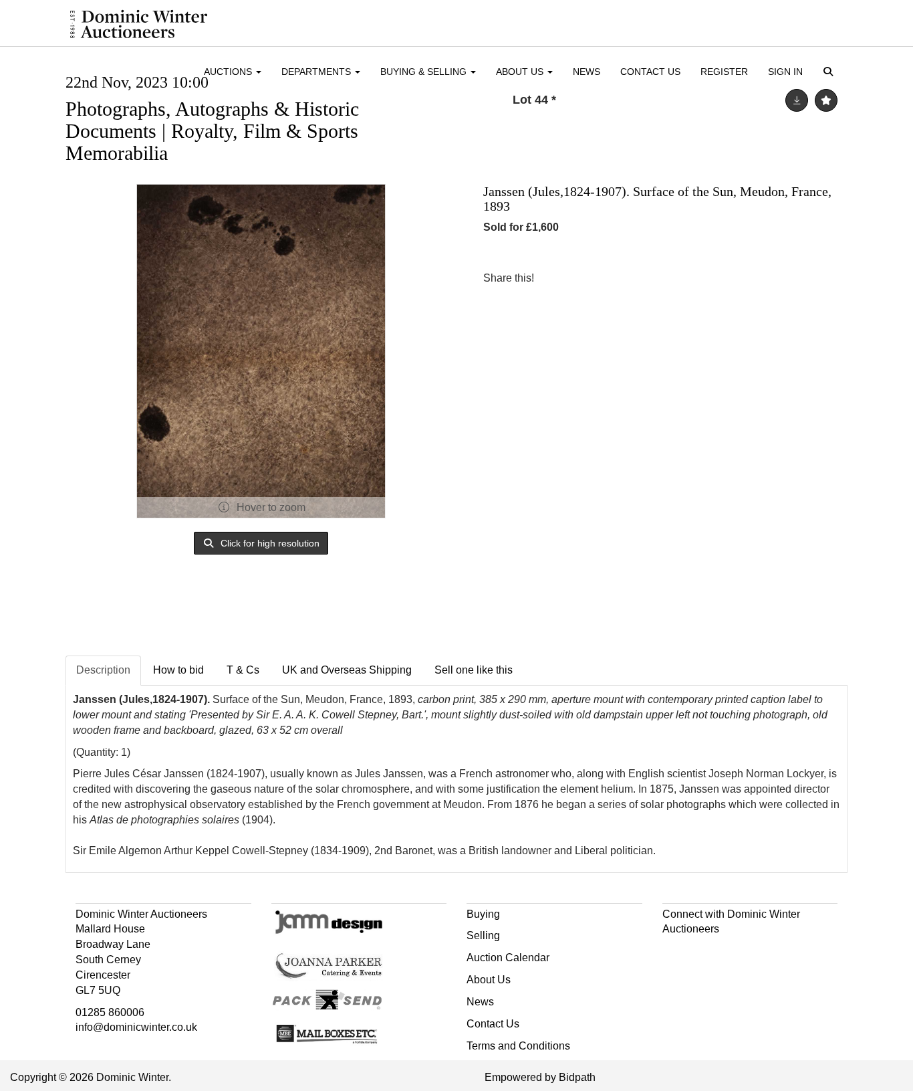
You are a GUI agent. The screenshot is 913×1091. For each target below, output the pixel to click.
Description (103, 670)
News (586, 71)
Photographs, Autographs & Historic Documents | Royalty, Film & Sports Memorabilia (212, 131)
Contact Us (650, 71)
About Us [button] (521, 71)
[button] (830, 72)
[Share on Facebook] (556, 278)
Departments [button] (317, 71)
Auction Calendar (508, 957)
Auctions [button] (229, 71)
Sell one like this (473, 670)
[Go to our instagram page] (611, 278)
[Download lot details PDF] (796, 100)
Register (724, 71)
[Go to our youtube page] (730, 953)
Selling (483, 935)
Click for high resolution (268, 543)
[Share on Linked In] (584, 278)
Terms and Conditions (518, 1046)
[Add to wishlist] (826, 100)
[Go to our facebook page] (675, 953)
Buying (483, 914)
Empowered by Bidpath (540, 1077)
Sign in (785, 71)
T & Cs (243, 670)
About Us (489, 979)
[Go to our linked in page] (702, 953)
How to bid (178, 670)
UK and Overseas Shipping (347, 670)
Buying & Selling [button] (424, 71)
